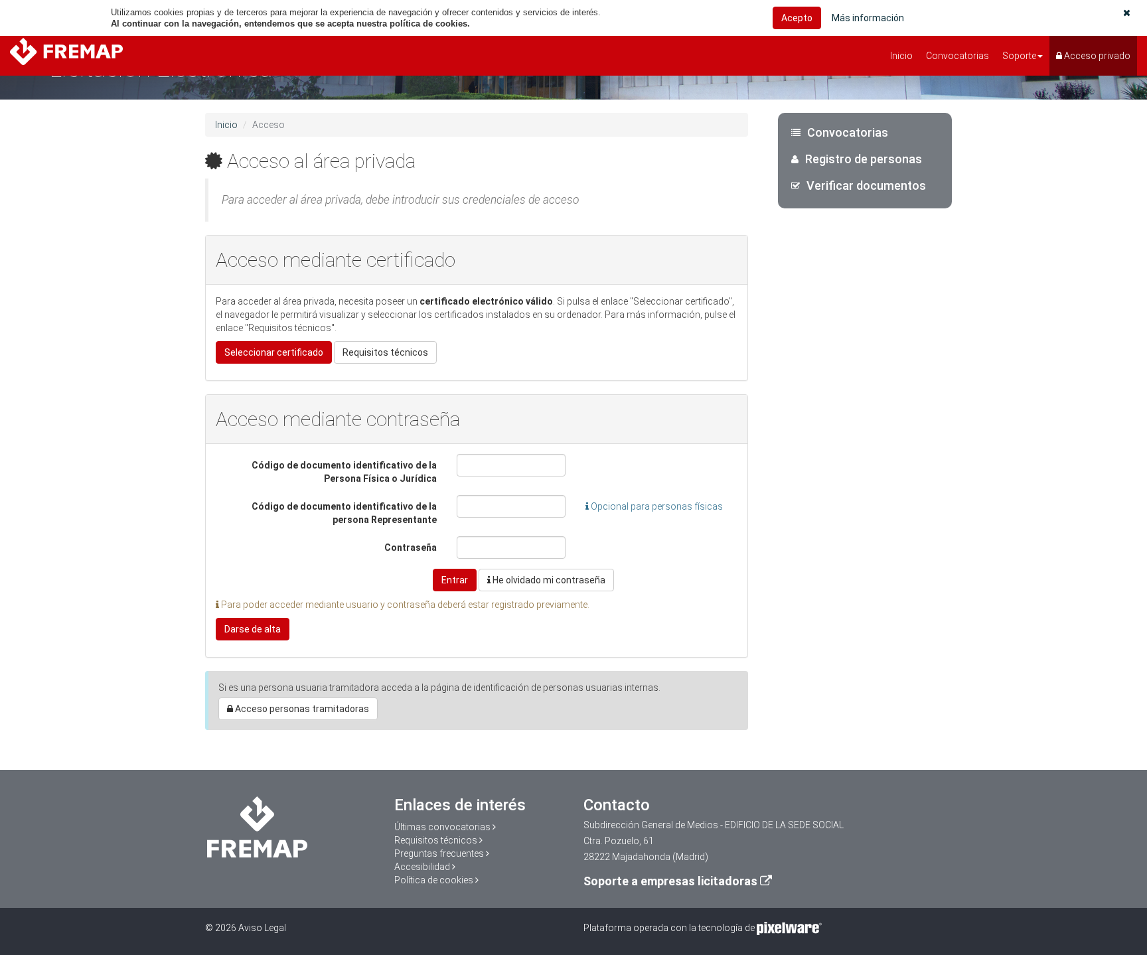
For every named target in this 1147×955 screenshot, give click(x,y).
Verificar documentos (866, 185)
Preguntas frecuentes (439, 853)
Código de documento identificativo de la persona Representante (344, 513)
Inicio (901, 55)
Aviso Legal (262, 927)
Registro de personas (863, 159)
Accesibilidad (422, 866)
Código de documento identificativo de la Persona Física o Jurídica (344, 472)
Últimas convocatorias (442, 827)
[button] (1126, 12)
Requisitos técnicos (385, 352)
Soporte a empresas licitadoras (670, 881)
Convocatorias (957, 55)
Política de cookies (433, 880)
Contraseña (410, 547)
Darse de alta (252, 629)
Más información (868, 18)
